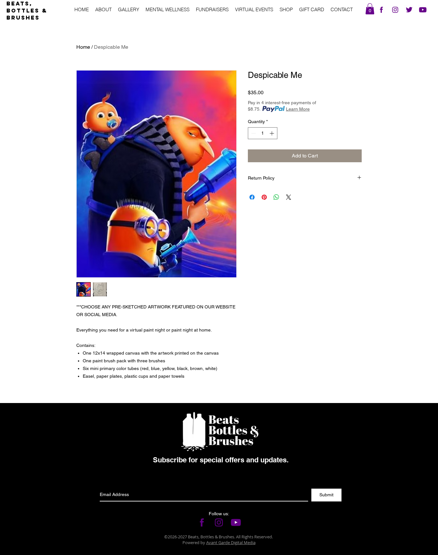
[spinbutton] (262, 133)
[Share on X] (288, 197)
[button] (370, 8)
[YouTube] (422, 9)
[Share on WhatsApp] (276, 197)
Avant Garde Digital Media (231, 542)
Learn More (298, 109)
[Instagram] (395, 9)
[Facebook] (381, 9)
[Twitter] (409, 9)
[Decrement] (253, 133)
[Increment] (272, 133)
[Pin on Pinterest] (264, 197)
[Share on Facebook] (252, 197)
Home (83, 47)
